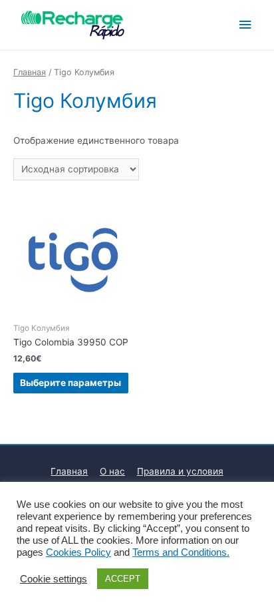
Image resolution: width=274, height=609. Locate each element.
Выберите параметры (70, 382)
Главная (29, 72)
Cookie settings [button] (53, 579)
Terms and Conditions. (180, 552)
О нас (112, 471)
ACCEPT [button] (122, 579)
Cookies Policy (78, 552)
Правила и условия (180, 471)
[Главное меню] (245, 25)
